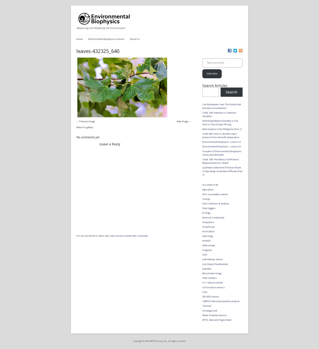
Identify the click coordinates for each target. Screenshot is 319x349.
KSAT (204, 255)
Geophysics (208, 222)
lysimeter (207, 269)
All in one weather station (215, 194)
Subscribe (212, 73)
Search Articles (214, 85)
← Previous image (85, 121)
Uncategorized (209, 310)
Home (79, 39)
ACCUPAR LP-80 (210, 185)
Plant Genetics (209, 278)
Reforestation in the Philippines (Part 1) (222, 129)
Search (231, 92)
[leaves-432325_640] (122, 117)
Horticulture (208, 231)
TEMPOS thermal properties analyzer (221, 301)
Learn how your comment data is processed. (129, 236)
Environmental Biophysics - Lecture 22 (221, 142)
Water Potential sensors (214, 315)
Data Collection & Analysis (215, 203)
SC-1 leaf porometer (212, 282)
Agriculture (207, 189)
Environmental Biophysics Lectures (106, 39)
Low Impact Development (215, 264)
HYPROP (206, 241)
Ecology (206, 213)
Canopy (206, 199)
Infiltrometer (208, 245)
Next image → (184, 121)
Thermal (206, 306)
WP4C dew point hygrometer (216, 320)
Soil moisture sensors (213, 287)
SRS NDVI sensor (210, 296)
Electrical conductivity (213, 217)
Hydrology (207, 236)
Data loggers (208, 208)
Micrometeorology (212, 273)
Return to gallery (84, 127)
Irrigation (207, 250)
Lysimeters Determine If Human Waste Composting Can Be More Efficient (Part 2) (222, 171)
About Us (135, 39)
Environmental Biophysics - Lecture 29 (221, 146)
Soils (204, 292)
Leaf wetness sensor (212, 259)
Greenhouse (208, 227)
